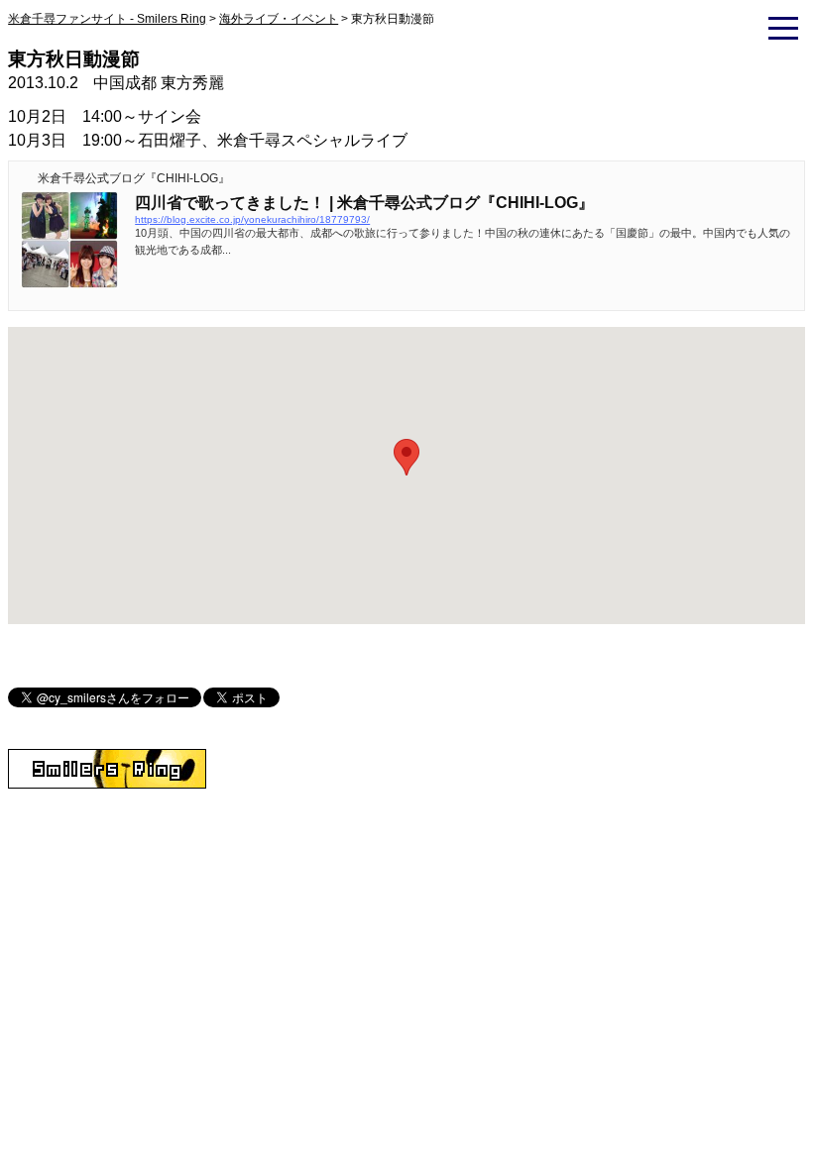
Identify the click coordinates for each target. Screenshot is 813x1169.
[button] (406, 457)
